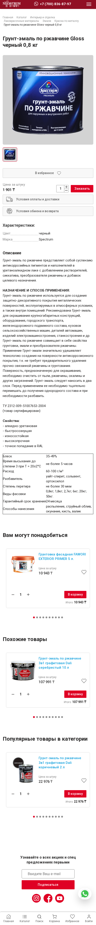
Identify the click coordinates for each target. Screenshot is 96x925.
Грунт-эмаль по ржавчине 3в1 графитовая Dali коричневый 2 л (60, 762)
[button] (34, 617)
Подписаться (48, 884)
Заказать (82, 189)
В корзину (75, 594)
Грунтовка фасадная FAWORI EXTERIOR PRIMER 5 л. (62, 556)
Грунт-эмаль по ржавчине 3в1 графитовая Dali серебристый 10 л (60, 663)
